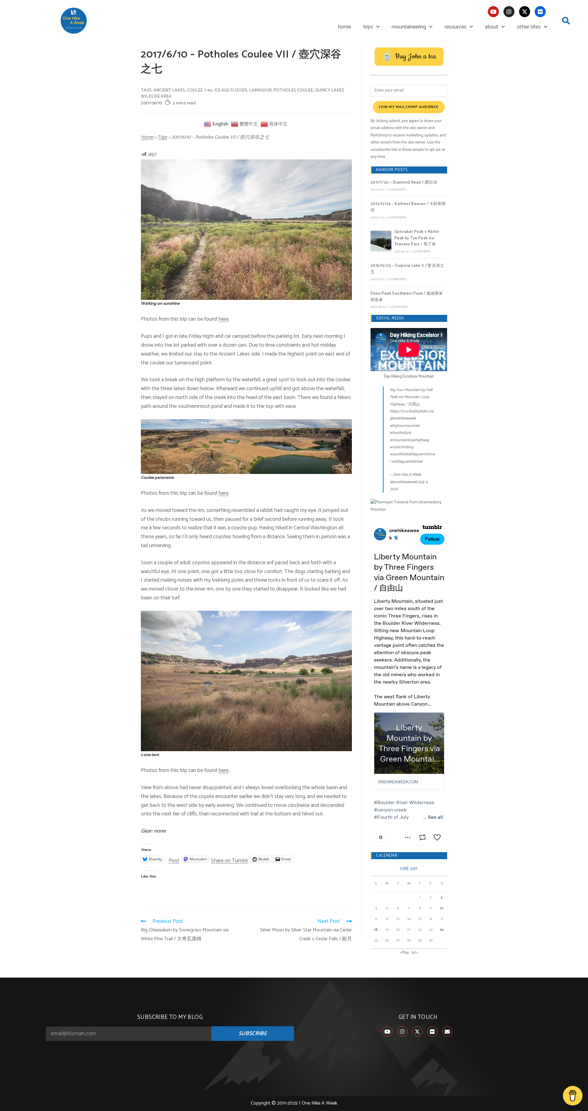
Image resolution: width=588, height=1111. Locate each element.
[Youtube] (493, 11)
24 (442, 930)
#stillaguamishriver (407, 461)
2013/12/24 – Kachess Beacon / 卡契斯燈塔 (408, 207)
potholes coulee (293, 90)
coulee (195, 90)
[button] (566, 21)
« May (404, 952)
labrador (260, 90)
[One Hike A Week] (409, 506)
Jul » (415, 952)
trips (368, 27)
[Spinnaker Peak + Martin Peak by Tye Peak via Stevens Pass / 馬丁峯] (381, 241)
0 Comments (397, 189)
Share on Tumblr (229, 858)
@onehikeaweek (403, 418)
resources (455, 27)
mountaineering (409, 27)
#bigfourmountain (405, 426)
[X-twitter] (524, 11)
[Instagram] (508, 11)
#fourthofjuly (400, 433)
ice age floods (230, 90)
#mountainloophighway (409, 440)
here (223, 319)
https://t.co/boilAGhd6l (409, 411)
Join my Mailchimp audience (408, 107)
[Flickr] (540, 11)
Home (147, 137)
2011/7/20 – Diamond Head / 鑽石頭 (404, 182)
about (491, 27)
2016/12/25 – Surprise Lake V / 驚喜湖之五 (407, 269)
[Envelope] (447, 1031)
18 (376, 930)
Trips (162, 137)
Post (174, 858)
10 (441, 908)
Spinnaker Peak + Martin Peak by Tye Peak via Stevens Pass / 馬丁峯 (416, 238)
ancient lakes (169, 90)
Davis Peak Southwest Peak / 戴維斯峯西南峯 (407, 296)
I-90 (209, 90)
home (344, 27)
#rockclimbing (401, 447)
